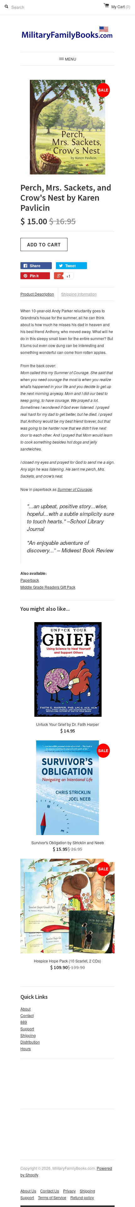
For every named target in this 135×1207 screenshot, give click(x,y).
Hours (25, 1048)
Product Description (37, 294)
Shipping (28, 1035)
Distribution (30, 1042)
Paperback (29, 580)
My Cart (120, 6)
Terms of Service (52, 1197)
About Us (28, 1190)
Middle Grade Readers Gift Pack (47, 587)
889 (23, 1022)
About (25, 1008)
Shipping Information (79, 294)
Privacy (69, 1190)
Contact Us (49, 1190)
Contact (27, 1015)
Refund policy (82, 1197)
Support (27, 1028)
